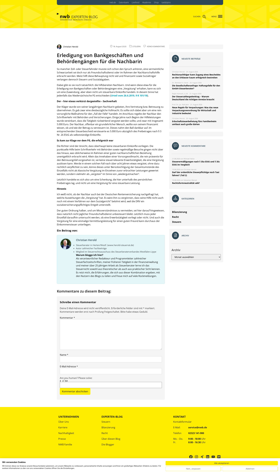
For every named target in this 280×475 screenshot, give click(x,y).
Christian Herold (86, 240)
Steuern (106, 421)
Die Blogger (108, 444)
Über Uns (63, 421)
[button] (219, 17)
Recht (105, 433)
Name (64, 355)
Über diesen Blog (111, 438)
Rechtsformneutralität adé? (186, 183)
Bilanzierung (108, 427)
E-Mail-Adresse (69, 366)
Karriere (62, 427)
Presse (62, 438)
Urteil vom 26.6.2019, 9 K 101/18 (129, 95)
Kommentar (67, 318)
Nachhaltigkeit (66, 433)
